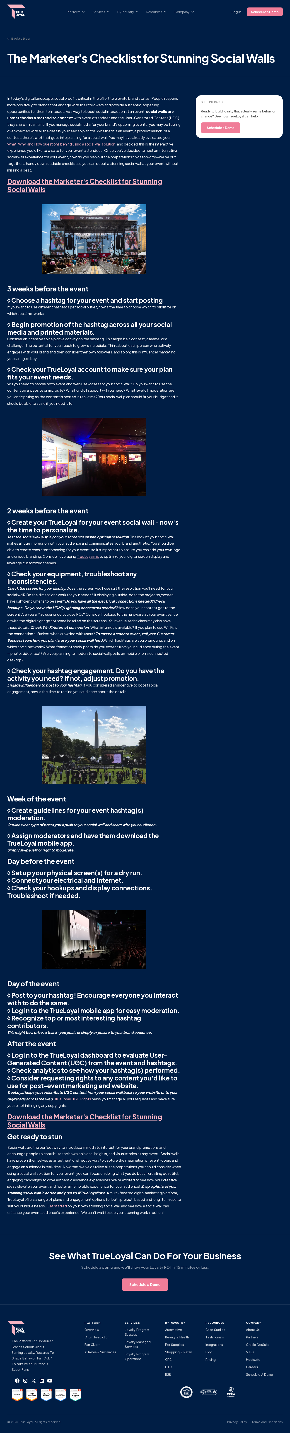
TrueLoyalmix (88, 556)
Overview (92, 1330)
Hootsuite (253, 1359)
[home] (20, 12)
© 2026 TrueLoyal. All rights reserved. (34, 1422)
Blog (208, 1352)
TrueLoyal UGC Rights (72, 1099)
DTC (168, 1367)
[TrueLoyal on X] (33, 1380)
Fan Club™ (92, 1345)
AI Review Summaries (100, 1352)
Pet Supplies (174, 1345)
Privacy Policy (237, 1422)
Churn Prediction (97, 1337)
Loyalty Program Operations (137, 1356)
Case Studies (215, 1330)
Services (132, 1322)
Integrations (214, 1345)
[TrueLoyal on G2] (17, 1395)
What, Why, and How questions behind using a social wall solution (61, 144)
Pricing (210, 1359)
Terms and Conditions (267, 1422)
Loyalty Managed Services (138, 1344)
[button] (78, 12)
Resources (214, 1322)
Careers (252, 1367)
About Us (253, 1330)
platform (93, 1322)
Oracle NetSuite (258, 1345)
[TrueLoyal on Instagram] (25, 1380)
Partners (252, 1337)
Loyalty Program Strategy (137, 1332)
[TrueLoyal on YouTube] (50, 1380)
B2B (168, 1374)
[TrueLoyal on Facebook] (17, 1380)
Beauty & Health (177, 1337)
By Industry (175, 1322)
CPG (168, 1359)
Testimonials (214, 1337)
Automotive (173, 1330)
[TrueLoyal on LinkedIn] (41, 1380)
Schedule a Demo (265, 12)
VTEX (250, 1352)
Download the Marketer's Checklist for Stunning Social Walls (84, 185)
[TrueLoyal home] (23, 1328)
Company (253, 1322)
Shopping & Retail (178, 1352)
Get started (57, 1206)
